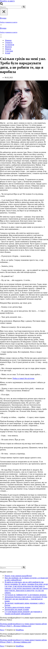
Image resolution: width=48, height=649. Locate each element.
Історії (7, 53)
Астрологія (9, 45)
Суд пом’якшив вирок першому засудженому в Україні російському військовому (23, 613)
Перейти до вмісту (7, 1)
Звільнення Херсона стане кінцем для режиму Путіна (26, 597)
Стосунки (9, 51)
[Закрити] (4, 11)
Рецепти (8, 47)
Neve (2, 630)
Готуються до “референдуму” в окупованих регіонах (25, 595)
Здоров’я (8, 42)
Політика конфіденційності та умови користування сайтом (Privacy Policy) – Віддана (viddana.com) (23, 625)
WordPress (20, 630)
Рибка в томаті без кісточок (23, 378)
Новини (8, 40)
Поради (8, 49)
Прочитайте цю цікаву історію (17, 609)
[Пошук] (1, 4)
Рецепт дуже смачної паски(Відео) (18, 576)
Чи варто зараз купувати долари (17, 607)
